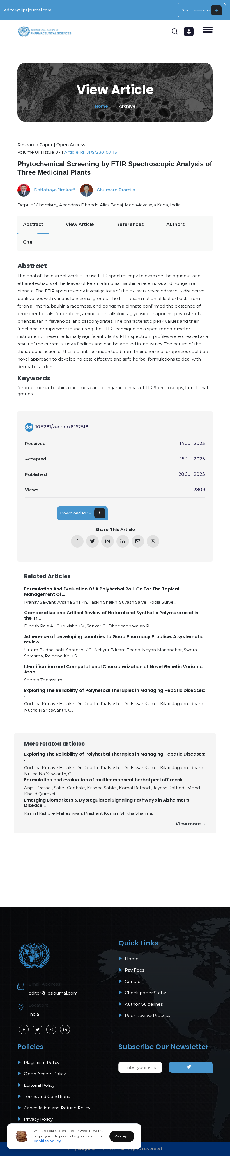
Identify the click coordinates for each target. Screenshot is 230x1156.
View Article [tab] (80, 224)
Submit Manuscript (196, 10)
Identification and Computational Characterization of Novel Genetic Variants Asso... (113, 669)
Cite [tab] (28, 242)
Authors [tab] (175, 224)
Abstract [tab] (33, 224)
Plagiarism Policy (41, 1062)
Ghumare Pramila (115, 189)
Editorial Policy (39, 1085)
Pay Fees (134, 970)
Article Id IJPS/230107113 (90, 152)
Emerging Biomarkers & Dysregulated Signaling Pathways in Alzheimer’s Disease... (106, 802)
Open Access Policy (44, 1073)
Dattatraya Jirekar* (54, 189)
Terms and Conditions (46, 1096)
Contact (133, 981)
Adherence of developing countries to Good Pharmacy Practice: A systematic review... (113, 639)
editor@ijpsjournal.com (27, 10)
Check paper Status (145, 992)
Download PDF (75, 513)
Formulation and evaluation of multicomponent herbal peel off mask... (105, 780)
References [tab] (130, 224)
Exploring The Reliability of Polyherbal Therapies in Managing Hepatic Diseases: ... (114, 693)
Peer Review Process (147, 1015)
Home (101, 106)
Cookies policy (47, 1141)
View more (188, 824)
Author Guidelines (143, 1004)
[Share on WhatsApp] (153, 541)
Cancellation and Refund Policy (56, 1108)
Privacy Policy (38, 1119)
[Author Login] (189, 31)
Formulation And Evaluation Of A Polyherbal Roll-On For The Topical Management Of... (101, 591)
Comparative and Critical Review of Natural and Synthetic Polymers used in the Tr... (111, 615)
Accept (122, 1136)
